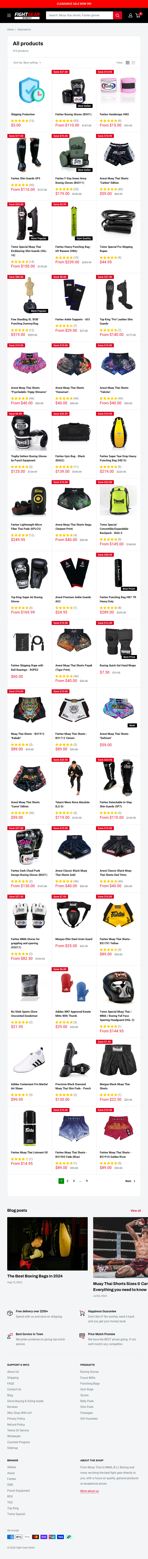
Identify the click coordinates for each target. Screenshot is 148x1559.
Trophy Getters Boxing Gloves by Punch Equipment (29, 458)
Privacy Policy (16, 1418)
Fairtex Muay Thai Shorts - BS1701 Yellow (116, 941)
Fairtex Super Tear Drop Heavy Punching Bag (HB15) (118, 458)
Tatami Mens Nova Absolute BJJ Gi (72, 804)
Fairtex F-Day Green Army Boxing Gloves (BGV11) (70, 180)
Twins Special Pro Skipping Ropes (116, 249)
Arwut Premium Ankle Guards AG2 (73, 599)
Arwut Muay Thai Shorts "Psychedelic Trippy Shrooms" (29, 390)
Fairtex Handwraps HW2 (114, 114)
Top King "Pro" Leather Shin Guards (116, 321)
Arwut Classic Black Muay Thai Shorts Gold (71, 873)
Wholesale (13, 1436)
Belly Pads (87, 1401)
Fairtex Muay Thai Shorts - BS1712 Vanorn (71, 736)
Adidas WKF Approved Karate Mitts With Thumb (73, 1013)
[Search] (117, 15)
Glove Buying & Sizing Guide (25, 1401)
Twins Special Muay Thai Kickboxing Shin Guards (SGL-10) (29, 251)
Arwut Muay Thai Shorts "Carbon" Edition (114, 180)
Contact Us (14, 1389)
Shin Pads (86, 1407)
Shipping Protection (23, 114)
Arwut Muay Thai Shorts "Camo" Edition (25, 804)
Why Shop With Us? (19, 1413)
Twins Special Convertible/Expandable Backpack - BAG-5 (114, 529)
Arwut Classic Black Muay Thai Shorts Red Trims (115, 873)
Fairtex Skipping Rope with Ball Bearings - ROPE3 (27, 667)
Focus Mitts (87, 1377)
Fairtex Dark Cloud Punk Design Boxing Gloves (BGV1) (29, 873)
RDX (10, 1496)
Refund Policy (16, 1424)
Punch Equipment (18, 1490)
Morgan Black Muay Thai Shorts (115, 1086)
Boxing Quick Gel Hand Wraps (118, 665)
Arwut (11, 1473)
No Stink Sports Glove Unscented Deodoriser (24, 1013)
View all (136, 1210)
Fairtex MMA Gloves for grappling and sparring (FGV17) (25, 943)
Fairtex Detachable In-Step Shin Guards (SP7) (116, 804)
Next (128, 1181)
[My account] (130, 15)
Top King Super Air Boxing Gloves (27, 599)
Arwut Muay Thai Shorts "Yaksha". (114, 390)
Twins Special (16, 1514)
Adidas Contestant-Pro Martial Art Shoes (29, 1086)
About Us (13, 1371)
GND (10, 1484)
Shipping (13, 1377)
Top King (13, 1508)
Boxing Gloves (89, 1371)
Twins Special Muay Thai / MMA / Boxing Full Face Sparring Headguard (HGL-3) (117, 1016)
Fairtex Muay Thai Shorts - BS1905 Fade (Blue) (71, 1154)
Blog (10, 1395)
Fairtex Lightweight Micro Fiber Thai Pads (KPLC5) (26, 526)
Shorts (84, 1395)
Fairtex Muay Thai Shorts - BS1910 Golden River (116, 1154)
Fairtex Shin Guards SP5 (25, 178)
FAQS (10, 1383)
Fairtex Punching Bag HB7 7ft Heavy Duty (118, 599)
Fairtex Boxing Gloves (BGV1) (73, 114)
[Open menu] (9, 15)
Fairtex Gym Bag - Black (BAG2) (70, 458)
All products (24, 29)
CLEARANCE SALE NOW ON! (74, 3)
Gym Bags (86, 1389)
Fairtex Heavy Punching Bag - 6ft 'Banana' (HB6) (73, 249)
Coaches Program (18, 1442)
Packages (86, 1413)
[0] (138, 15)
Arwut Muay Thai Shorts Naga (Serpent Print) (73, 526)
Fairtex (11, 1479)
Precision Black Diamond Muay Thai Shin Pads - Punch (73, 1086)
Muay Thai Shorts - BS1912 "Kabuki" (27, 736)
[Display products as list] (133, 62)
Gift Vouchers (89, 1418)
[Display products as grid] (127, 62)
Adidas (11, 1467)
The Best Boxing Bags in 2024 (35, 1276)
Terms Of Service (18, 1430)
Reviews (12, 1407)
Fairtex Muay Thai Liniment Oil (29, 1152)
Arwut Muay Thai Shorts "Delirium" (114, 736)
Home (10, 29)
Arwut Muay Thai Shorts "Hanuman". (69, 390)
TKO (10, 1502)
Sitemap (12, 1448)
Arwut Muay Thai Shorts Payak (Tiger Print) (73, 667)
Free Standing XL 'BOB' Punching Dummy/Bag (24, 321)
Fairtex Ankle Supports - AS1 (72, 319)
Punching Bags (90, 1383)
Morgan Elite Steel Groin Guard (73, 939)
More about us (89, 1491)
